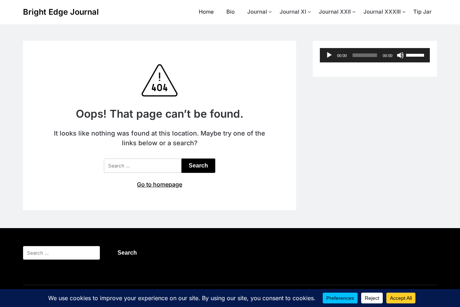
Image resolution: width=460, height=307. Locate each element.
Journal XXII (335, 11)
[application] (375, 55)
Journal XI (293, 11)
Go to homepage (159, 184)
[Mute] (400, 55)
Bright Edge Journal (61, 11)
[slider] (416, 54)
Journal (257, 11)
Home (206, 11)
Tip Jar (422, 11)
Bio (230, 11)
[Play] (329, 55)
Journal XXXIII (382, 11)
